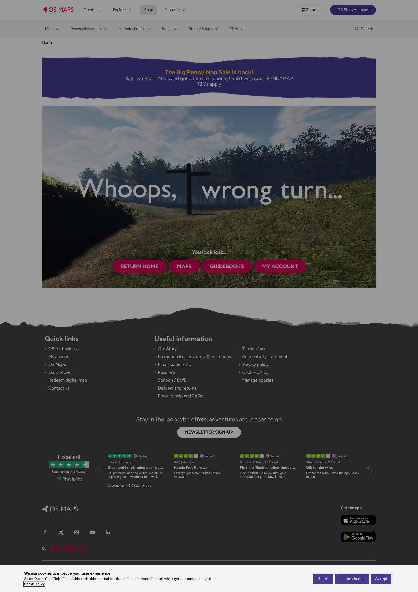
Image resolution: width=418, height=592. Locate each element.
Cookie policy (34, 584)
